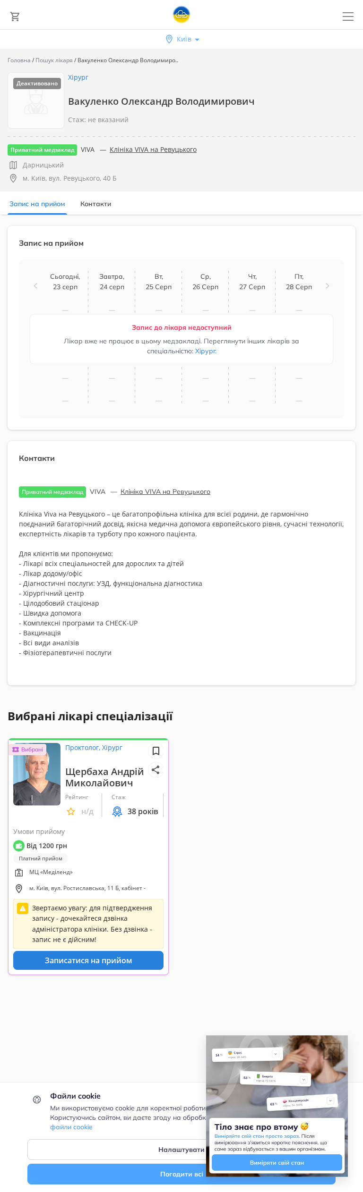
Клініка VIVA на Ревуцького (153, 149)
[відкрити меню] (348, 17)
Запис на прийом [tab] (37, 204)
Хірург (78, 77)
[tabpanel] (181, 461)
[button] (35, 286)
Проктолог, (83, 747)
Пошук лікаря (54, 60)
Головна (19, 60)
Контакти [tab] (95, 204)
